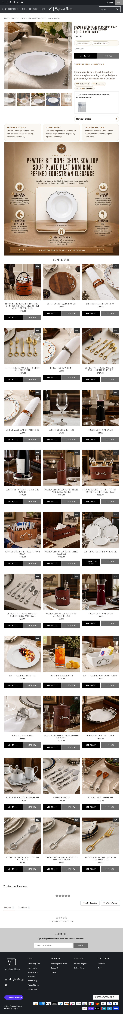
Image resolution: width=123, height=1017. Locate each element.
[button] (14, 9)
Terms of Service (33, 985)
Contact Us (54, 968)
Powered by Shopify (11, 1008)
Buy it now (108, 55)
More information (83, 119)
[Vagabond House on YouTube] (22, 2)
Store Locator (32, 968)
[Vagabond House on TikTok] (18, 2)
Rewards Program (80, 964)
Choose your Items (91, 562)
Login (111, 2)
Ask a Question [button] (91, 903)
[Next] (70, 55)
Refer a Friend (79, 968)
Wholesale (31, 976)
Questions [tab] (23, 907)
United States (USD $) (104, 997)
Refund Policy (32, 989)
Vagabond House (15, 1006)
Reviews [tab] (7, 907)
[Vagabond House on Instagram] (10, 2)
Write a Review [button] (111, 903)
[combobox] (110, 9)
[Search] (118, 9)
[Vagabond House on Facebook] (7, 2)
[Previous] (6, 55)
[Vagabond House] (60, 9)
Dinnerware (100, 84)
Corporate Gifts (33, 972)
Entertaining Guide (34, 964)
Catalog (53, 972)
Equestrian (89, 88)
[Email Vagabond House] (3, 2)
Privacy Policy (32, 981)
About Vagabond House (59, 964)
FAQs (99, 968)
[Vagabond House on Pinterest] (14, 2)
